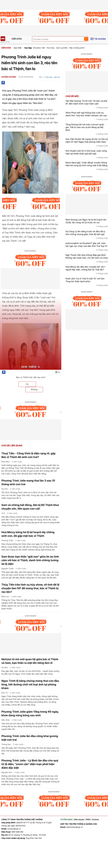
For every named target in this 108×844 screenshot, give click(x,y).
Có (27, 384)
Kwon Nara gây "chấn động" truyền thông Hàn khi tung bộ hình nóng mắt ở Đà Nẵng (87, 166)
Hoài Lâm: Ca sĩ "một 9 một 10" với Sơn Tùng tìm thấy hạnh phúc (87, 281)
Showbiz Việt (39, 48)
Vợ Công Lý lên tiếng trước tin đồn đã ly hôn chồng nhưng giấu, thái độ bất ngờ (87, 234)
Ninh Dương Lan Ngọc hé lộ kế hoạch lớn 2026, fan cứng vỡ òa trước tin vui (87, 223)
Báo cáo (57, 77)
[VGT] (3, 38)
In (59, 372)
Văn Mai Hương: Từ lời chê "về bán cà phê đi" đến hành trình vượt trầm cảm (87, 104)
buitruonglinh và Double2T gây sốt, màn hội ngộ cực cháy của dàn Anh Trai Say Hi (87, 246)
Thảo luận (48, 77)
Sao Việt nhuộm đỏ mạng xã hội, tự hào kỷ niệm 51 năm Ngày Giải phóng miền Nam (87, 142)
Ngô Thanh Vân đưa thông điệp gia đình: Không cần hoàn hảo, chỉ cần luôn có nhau (87, 258)
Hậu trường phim (77, 48)
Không (34, 389)
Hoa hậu (50, 48)
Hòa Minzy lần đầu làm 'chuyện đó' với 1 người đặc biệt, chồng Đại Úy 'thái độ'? (87, 270)
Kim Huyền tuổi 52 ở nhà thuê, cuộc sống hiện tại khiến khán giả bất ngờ (87, 154)
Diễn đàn (17, 38)
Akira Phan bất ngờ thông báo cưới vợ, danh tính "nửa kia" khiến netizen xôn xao (87, 116)
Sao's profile (62, 48)
